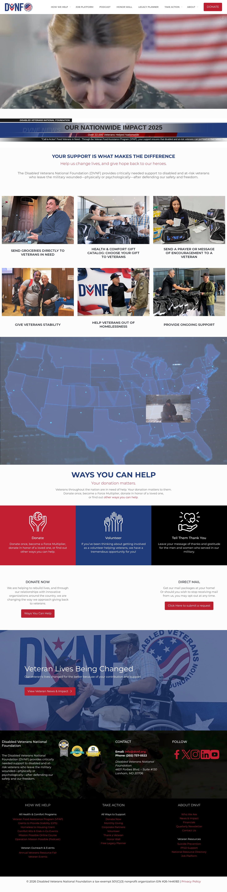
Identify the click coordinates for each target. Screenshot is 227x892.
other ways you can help (121, 497)
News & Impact (189, 818)
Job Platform (189, 855)
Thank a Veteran (113, 835)
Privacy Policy (191, 881)
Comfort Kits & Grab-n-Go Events (38, 831)
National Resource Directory (189, 851)
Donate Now (113, 819)
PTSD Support (189, 847)
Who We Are (189, 814)
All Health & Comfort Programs (38, 814)
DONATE (213, 6)
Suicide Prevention (189, 843)
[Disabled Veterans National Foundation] (20, 7)
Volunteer (113, 831)
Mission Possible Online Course (38, 835)
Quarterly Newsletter (189, 826)
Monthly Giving (113, 823)
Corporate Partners (113, 827)
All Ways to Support (113, 814)
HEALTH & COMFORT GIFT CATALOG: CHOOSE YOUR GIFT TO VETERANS (113, 253)
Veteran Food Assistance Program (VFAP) (38, 819)
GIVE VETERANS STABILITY (38, 325)
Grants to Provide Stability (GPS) (37, 823)
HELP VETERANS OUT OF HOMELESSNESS (113, 324)
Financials (189, 822)
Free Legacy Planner (113, 843)
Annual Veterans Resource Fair (38, 852)
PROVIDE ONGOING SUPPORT (189, 325)
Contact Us (189, 830)
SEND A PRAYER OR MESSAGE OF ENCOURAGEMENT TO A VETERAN (189, 253)
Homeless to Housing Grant (38, 827)
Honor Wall (113, 839)
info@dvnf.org (135, 751)
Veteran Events (37, 856)
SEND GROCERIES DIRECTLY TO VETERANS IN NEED (38, 252)
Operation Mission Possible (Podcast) (37, 839)
